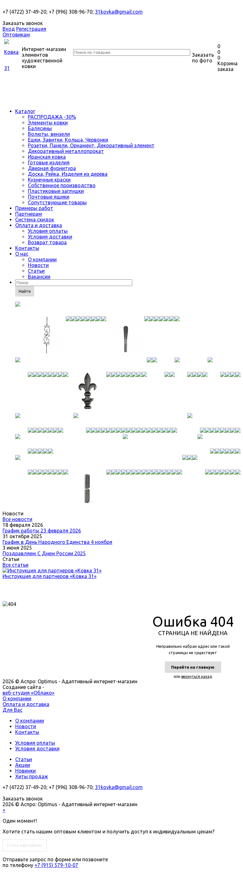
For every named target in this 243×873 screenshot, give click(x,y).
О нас (21, 254)
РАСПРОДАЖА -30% (52, 117)
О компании (42, 259)
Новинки (25, 771)
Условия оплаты (48, 231)
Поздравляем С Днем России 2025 (44, 553)
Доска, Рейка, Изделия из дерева (68, 174)
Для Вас (12, 710)
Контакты (27, 248)
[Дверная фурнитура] (34, 441)
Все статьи (15, 565)
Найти (25, 291)
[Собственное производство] (98, 462)
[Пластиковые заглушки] (184, 462)
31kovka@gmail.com (119, 12)
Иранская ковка (47, 157)
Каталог (25, 111)
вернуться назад (196, 676)
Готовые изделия (49, 162)
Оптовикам (16, 34)
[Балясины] (149, 364)
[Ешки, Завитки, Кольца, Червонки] (191, 364)
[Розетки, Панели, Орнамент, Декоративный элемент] (224, 364)
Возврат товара (47, 242)
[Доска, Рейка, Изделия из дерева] (125, 441)
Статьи (36, 271)
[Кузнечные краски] (218, 441)
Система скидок (34, 219)
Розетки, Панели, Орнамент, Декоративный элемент (91, 145)
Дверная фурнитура (52, 168)
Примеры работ (34, 208)
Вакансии (39, 276)
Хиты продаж (31, 776)
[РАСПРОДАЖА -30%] (97, 309)
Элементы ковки (48, 122)
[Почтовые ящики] (189, 462)
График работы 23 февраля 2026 (42, 530)
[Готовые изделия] (213, 420)
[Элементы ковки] (81, 364)
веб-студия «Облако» (28, 693)
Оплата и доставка (38, 225)
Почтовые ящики (48, 197)
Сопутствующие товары (57, 202)
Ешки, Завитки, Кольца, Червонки (68, 140)
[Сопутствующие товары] (216, 462)
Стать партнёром (24, 845)
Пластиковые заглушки (56, 191)
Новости (38, 265)
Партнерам (28, 214)
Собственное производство (62, 185)
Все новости (17, 519)
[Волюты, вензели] (163, 364)
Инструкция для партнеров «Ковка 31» (50, 576)
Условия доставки (50, 236)
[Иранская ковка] (125, 420)
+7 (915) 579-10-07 (56, 865)
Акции (22, 765)
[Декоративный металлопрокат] (39, 420)
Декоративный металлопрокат (66, 151)
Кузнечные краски (49, 179)
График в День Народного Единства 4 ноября (57, 542)
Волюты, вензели (49, 134)
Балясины (40, 128)
